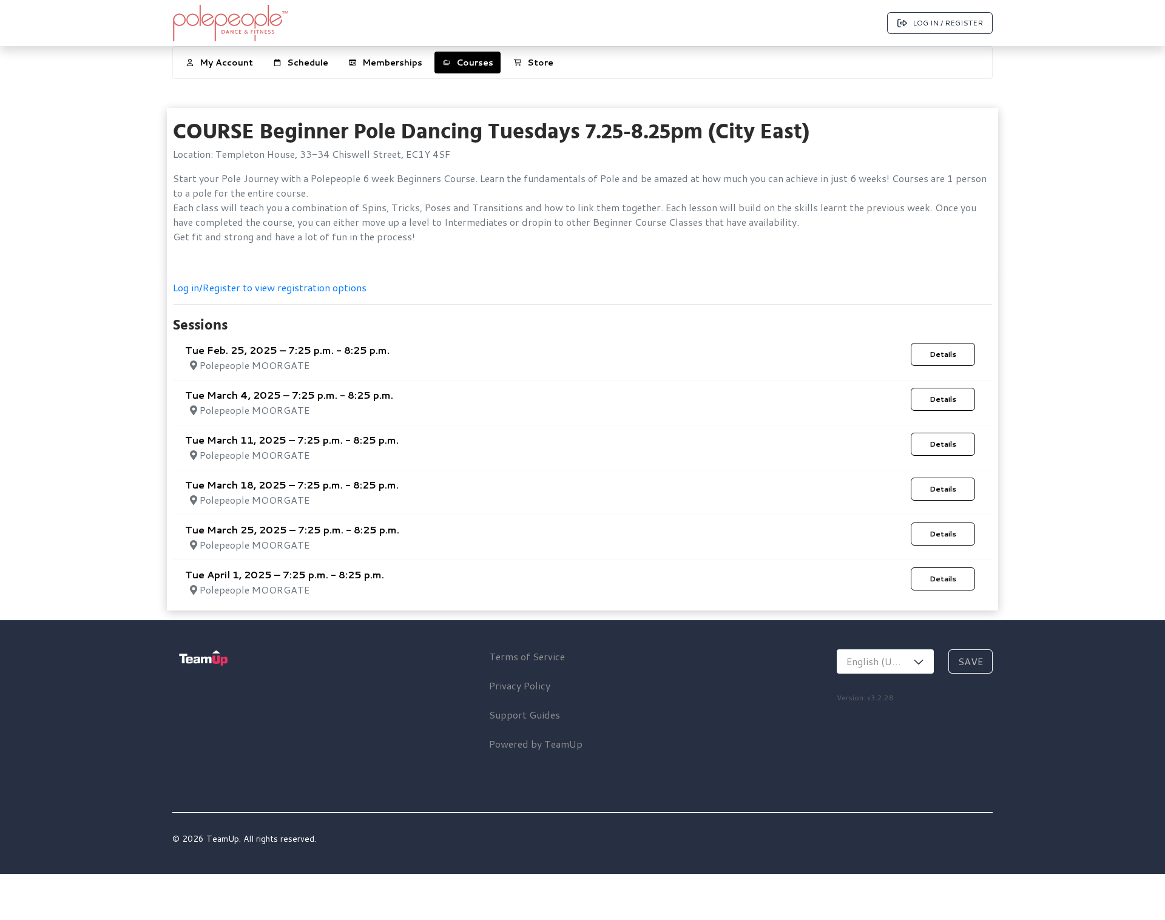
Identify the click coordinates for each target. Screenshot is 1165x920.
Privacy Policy (519, 685)
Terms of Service (527, 656)
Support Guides (524, 715)
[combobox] (885, 661)
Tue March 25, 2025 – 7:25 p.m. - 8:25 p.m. (292, 529)
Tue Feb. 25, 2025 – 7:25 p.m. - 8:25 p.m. (287, 350)
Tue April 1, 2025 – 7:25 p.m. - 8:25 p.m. (284, 574)
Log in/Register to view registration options (269, 287)
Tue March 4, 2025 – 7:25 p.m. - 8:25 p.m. (289, 395)
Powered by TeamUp (535, 744)
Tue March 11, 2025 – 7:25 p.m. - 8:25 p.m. (292, 440)
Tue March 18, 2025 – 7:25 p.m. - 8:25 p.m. (292, 485)
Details (943, 354)
